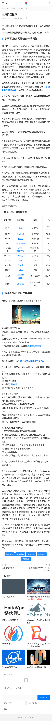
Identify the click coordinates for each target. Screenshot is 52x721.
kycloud (20, 234)
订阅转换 (13, 384)
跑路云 (20, 265)
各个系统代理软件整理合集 (32, 361)
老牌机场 (25, 559)
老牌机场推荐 (9, 14)
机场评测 (41, 554)
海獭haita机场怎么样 (10, 620)
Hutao (20, 270)
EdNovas (20, 284)
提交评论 (43, 697)
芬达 (20, 260)
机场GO (26, 3)
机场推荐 (20, 9)
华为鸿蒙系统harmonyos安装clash (39, 569)
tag (20, 228)
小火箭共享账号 (34, 345)
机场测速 (31, 554)
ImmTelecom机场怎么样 (36, 667)
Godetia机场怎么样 (9, 667)
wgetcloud (20, 243)
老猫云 (20, 239)
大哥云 (20, 256)
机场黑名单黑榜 (8, 568)
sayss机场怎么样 (8, 644)
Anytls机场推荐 (8, 596)
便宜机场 (9, 554)
